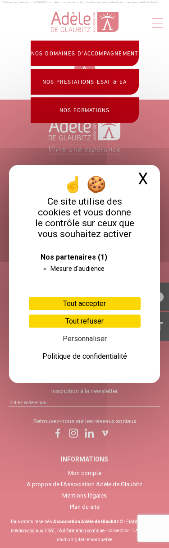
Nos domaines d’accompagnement (84, 53)
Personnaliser (85, 338)
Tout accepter (84, 303)
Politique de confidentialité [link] (84, 356)
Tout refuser (84, 321)
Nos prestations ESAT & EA (84, 82)
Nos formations (84, 110)
